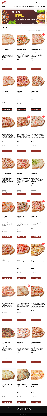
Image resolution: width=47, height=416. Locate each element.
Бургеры (26, 6)
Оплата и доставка (21, 408)
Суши (7, 6)
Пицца (13, 6)
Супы (23, 6)
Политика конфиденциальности (23, 409)
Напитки (43, 6)
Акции (28, 408)
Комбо (39, 6)
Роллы (3, 6)
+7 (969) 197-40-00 (4, 408)
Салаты (35, 6)
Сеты (10, 6)
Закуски (31, 6)
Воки (20, 6)
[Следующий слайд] (43, 17)
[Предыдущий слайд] (4, 17)
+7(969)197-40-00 (41, 2)
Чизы (17, 6)
